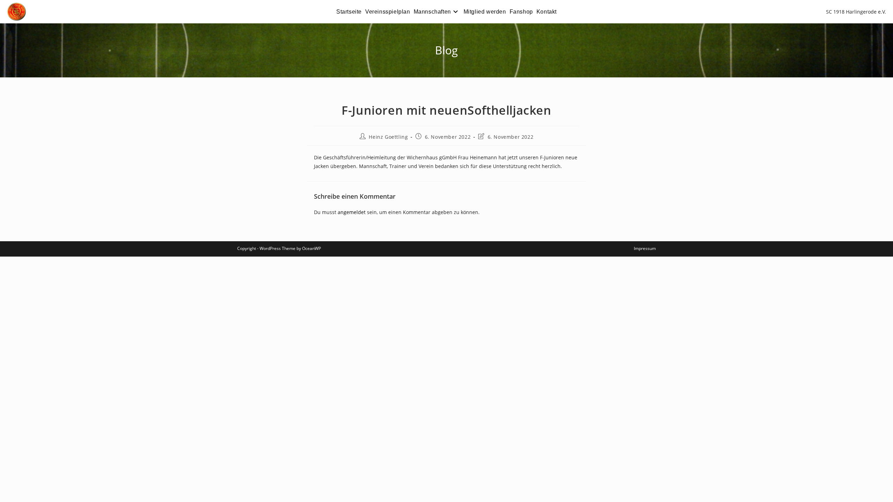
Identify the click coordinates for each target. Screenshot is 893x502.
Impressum (645, 248)
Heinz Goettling (388, 137)
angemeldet (352, 212)
